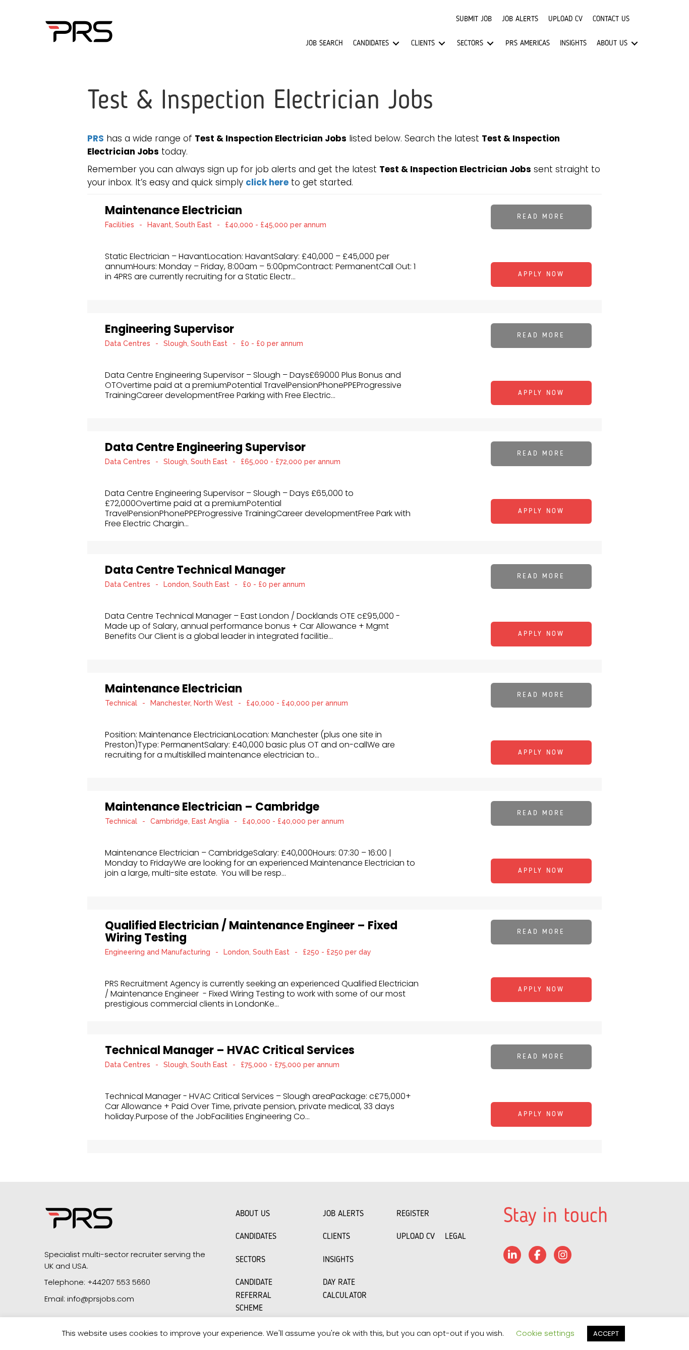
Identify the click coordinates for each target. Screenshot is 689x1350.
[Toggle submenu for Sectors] (490, 43)
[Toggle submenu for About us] (634, 43)
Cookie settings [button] (545, 1333)
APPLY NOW (541, 274)
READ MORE (541, 216)
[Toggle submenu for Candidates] (396, 43)
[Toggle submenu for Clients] (442, 43)
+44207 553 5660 (118, 1282)
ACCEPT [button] (606, 1333)
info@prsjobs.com (100, 1298)
